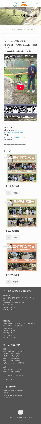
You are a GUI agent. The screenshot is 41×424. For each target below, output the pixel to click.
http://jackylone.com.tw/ (10, 142)
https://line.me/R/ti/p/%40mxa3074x (14, 132)
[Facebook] (19, 421)
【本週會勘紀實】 (11, 186)
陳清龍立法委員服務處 (18, 29)
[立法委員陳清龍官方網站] (20, 3)
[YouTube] (22, 421)
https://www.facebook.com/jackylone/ (14, 137)
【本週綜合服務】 (11, 275)
